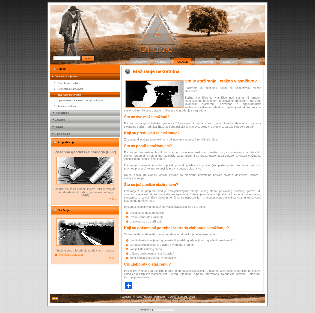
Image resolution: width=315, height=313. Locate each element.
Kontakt (251, 61)
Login (192, 296)
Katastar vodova (66, 106)
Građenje (60, 119)
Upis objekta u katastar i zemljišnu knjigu (80, 100)
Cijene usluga (62, 133)
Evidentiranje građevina (70, 89)
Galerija (229, 61)
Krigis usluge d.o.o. (164, 309)
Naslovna (140, 61)
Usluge (182, 61)
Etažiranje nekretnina (69, 94)
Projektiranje (62, 112)
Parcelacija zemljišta (68, 83)
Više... (113, 198)
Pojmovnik (205, 61)
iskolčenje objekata (71, 254)
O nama (162, 61)
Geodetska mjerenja (66, 76)
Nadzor (59, 126)
